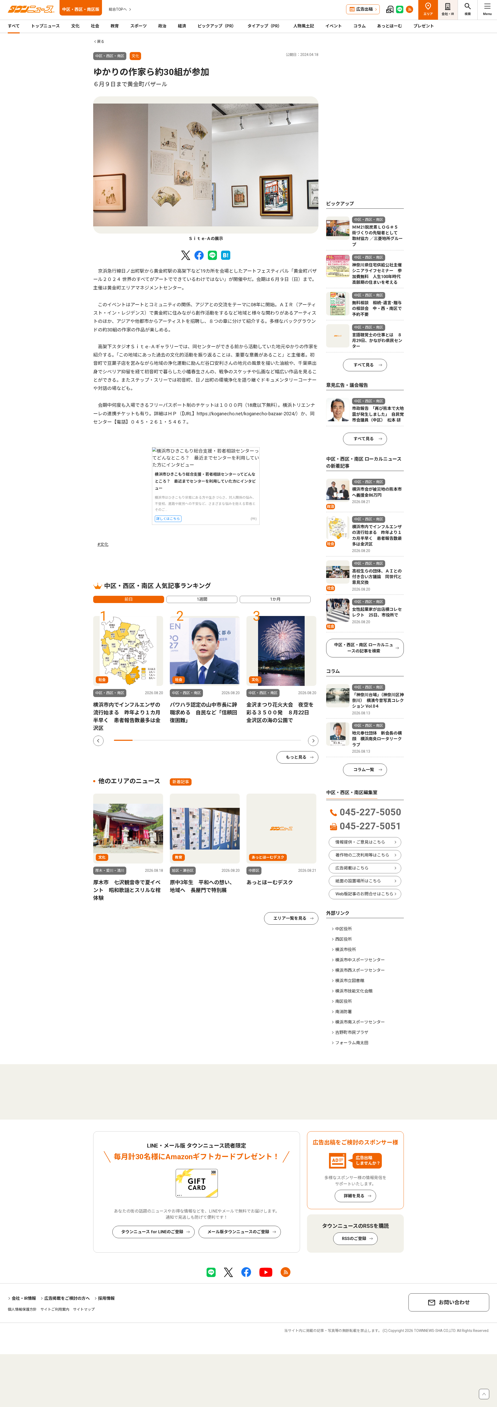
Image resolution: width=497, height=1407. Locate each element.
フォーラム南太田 (351, 1042)
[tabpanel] (205, 169)
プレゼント (423, 26)
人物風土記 (303, 26)
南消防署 (343, 1011)
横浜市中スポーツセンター (360, 960)
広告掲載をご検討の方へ (67, 1298)
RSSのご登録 (354, 1238)
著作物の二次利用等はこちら (362, 855)
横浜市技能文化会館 (353, 991)
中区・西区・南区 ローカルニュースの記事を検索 (363, 648)
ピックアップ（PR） (217, 26)
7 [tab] (235, 740)
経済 (182, 26)
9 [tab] (273, 740)
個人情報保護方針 (22, 1309)
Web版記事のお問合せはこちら (364, 893)
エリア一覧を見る (289, 918)
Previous (98, 741)
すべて (14, 26)
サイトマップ (84, 1309)
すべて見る (364, 364)
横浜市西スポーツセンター (360, 970)
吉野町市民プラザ (351, 1032)
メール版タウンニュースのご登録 (238, 1231)
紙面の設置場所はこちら (358, 881)
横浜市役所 (345, 949)
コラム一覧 (363, 769)
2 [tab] (142, 740)
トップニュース (45, 26)
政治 (162, 26)
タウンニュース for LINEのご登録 (152, 1231)
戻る (100, 41)
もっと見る (296, 757)
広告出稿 (364, 9)
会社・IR (448, 14)
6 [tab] (217, 740)
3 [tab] (160, 740)
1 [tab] (123, 740)
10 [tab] (291, 740)
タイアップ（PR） (264, 26)
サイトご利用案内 (54, 1309)
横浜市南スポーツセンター (360, 1022)
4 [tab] (179, 740)
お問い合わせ (454, 1302)
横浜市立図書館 (349, 980)
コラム (359, 26)
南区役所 (343, 1001)
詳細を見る (354, 1195)
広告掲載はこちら (352, 868)
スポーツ (138, 26)
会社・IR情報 (24, 1298)
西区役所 (343, 939)
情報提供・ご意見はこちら (360, 842)
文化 (75, 26)
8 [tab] (254, 740)
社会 (95, 26)
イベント (333, 26)
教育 (115, 26)
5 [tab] (198, 740)
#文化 (102, 544)
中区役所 (343, 928)
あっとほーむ (389, 26)
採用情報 (106, 1298)
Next (313, 741)
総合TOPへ (118, 9)
